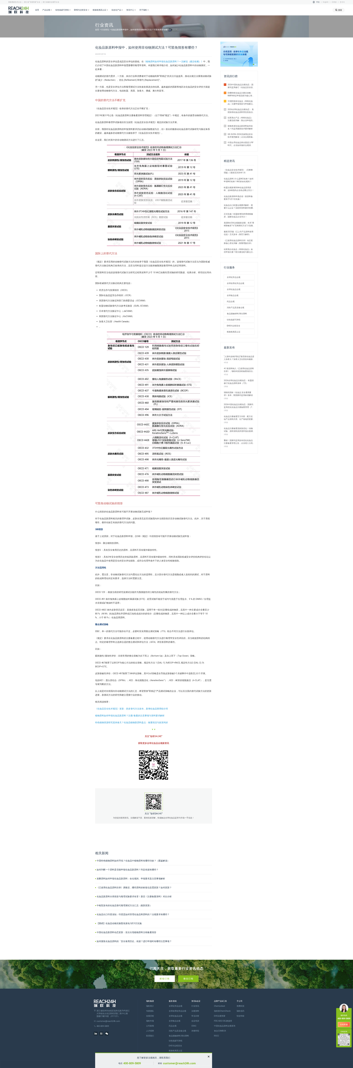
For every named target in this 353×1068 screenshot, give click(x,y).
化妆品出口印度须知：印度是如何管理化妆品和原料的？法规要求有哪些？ (133, 914)
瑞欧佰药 (240, 1011)
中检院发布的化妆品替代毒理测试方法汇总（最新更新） (124, 905)
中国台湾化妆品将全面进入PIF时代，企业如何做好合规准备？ (240, 144)
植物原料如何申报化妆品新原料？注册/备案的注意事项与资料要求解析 (130, 715)
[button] (253, 64)
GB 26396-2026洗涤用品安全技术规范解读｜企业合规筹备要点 (240, 135)
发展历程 (150, 1016)
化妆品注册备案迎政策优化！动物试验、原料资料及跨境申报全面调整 (238, 430)
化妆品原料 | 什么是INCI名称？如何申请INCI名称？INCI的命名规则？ (238, 180)
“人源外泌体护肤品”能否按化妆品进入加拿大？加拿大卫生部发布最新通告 (239, 358)
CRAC (193, 1026)
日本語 (334, 2)
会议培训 (195, 1021)
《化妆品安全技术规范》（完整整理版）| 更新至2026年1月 (238, 171)
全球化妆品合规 (233, 289)
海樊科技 (240, 1006)
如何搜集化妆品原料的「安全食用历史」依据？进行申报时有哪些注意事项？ (134, 941)
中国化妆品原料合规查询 (224, 1026)
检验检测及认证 (233, 332)
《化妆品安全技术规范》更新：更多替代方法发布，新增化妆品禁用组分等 (131, 708)
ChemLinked (219, 1006)
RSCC (216, 1036)
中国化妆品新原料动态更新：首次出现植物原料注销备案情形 (126, 932)
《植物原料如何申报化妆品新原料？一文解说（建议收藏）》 (173, 61)
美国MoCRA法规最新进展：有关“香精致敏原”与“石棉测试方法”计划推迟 (239, 224)
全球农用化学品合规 (235, 283)
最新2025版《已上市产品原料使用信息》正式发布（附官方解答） (238, 233)
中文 (318, 2)
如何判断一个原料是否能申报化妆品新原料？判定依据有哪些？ (127, 869)
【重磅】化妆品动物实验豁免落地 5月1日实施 (119, 923)
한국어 (342, 2)
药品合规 (231, 301)
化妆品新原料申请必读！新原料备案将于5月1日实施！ (238, 197)
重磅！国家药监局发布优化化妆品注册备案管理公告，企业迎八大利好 (238, 442)
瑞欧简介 (150, 1006)
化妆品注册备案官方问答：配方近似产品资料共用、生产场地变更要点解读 (238, 418)
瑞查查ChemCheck (222, 1011)
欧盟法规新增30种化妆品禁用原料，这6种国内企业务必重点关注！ (239, 188)
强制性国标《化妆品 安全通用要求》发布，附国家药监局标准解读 (238, 393)
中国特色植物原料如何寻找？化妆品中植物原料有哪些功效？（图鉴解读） (133, 860)
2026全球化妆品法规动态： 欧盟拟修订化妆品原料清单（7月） (239, 381)
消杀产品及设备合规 (235, 307)
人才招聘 (150, 1031)
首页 (37, 10)
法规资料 (195, 1011)
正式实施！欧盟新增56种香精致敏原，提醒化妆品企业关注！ (238, 215)
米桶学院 (195, 1031)
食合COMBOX (220, 1031)
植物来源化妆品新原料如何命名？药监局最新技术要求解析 (240, 127)
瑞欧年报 (150, 1021)
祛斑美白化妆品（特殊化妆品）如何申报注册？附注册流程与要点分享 (238, 250)
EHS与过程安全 (233, 326)
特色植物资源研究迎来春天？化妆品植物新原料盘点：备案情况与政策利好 (131, 722)
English (325, 2)
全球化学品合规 (233, 277)
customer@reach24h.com (179, 1063)
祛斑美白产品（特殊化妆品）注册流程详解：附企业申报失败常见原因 (240, 119)
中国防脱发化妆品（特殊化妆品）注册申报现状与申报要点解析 (240, 102)
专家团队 (150, 1011)
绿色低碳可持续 (233, 320)
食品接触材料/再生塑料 (237, 314)
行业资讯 (105, 30)
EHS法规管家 (219, 1016)
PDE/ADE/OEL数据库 (223, 1021)
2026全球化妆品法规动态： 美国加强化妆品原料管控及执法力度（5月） (241, 111)
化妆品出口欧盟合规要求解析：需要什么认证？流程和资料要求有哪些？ (238, 206)
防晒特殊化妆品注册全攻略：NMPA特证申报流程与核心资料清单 (241, 94)
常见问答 (195, 1016)
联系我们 (150, 1036)
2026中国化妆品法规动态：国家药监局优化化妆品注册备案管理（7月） (238, 406)
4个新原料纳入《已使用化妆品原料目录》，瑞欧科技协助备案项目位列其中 (239, 370)
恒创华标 (240, 1016)
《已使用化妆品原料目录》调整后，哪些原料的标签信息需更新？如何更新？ (134, 887)
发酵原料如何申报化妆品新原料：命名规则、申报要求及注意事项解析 (131, 878)
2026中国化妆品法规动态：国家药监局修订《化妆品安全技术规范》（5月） (240, 86)
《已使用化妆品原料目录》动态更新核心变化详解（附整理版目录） (238, 241)
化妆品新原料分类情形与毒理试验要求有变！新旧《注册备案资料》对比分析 (134, 896)
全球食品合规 (232, 295)
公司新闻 (150, 1026)
